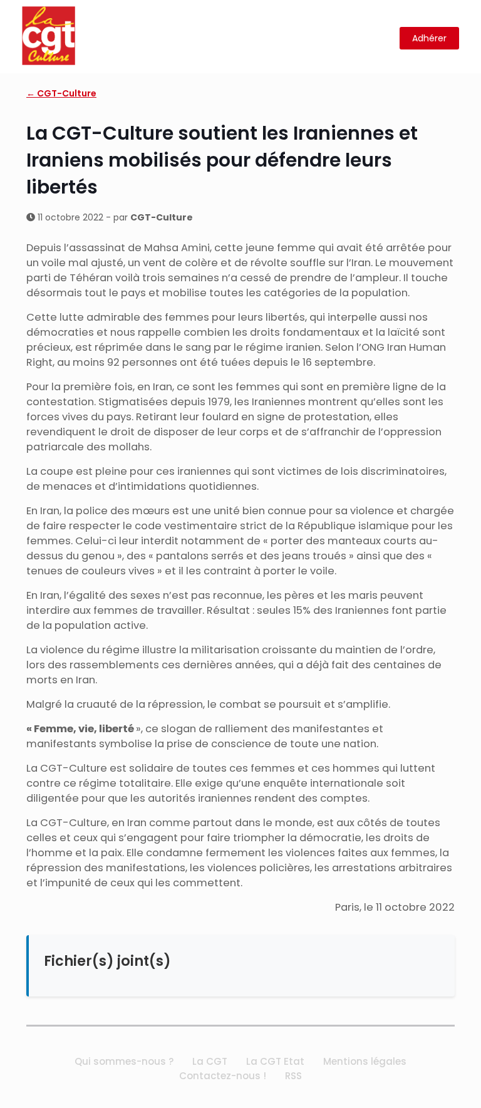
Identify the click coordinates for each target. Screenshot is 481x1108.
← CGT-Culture (61, 93)
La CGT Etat (275, 1061)
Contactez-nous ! (222, 1075)
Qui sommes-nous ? (124, 1061)
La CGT (209, 1061)
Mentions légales (364, 1061)
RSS (293, 1075)
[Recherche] (382, 38)
